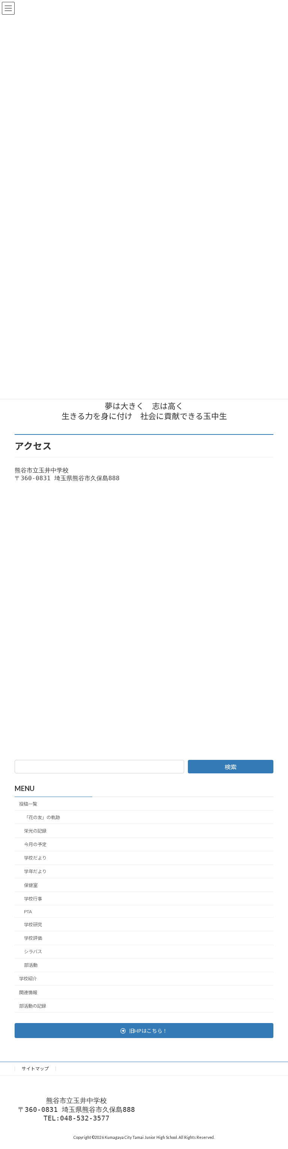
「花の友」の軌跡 (42, 817)
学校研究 (33, 924)
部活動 (31, 965)
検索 (231, 766)
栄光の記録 (35, 831)
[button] (144, 1030)
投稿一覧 (28, 803)
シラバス (33, 951)
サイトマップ (35, 1068)
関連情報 (28, 992)
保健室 (31, 885)
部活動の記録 (32, 1005)
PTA (28, 911)
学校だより (35, 858)
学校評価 (33, 938)
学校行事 (33, 898)
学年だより (35, 871)
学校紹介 (28, 978)
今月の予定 (35, 844)
